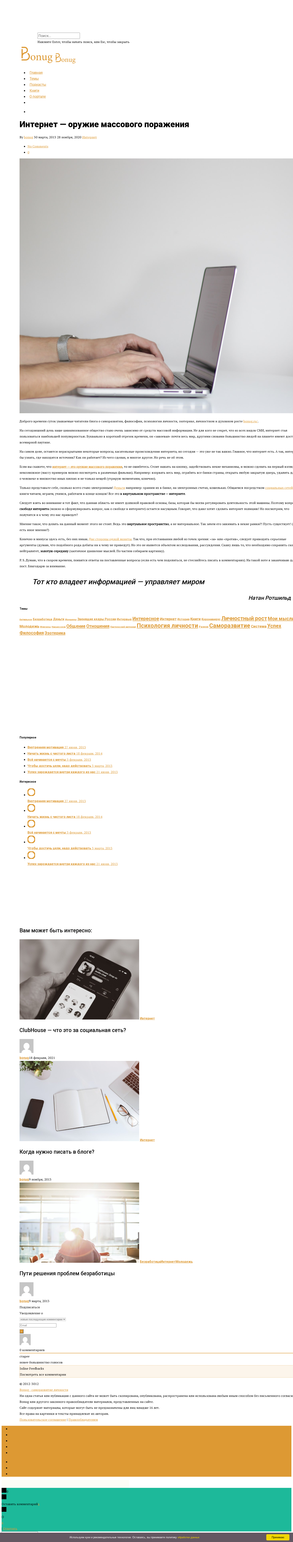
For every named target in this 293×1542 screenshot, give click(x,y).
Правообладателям (83, 1419)
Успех (274, 626)
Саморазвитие (229, 625)
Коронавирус (211, 619)
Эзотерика (55, 633)
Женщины (71, 619)
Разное (203, 626)
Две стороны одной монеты (110, 539)
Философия (32, 632)
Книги (34, 90)
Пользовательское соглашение (43, 1419)
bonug (28, 137)
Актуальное (26, 619)
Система (258, 626)
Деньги (119, 487)
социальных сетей (279, 487)
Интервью (124, 619)
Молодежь (29, 626)
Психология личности (167, 625)
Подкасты (37, 84)
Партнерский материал (123, 627)
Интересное (146, 618)
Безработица (42, 619)
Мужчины (45, 627)
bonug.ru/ (250, 421)
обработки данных (189, 1537)
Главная (36, 72)
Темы (34, 78)
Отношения (97, 626)
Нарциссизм (59, 627)
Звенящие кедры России (96, 619)
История (183, 619)
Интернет (89, 137)
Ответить (10, 1528)
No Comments (38, 146)
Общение (76, 626)
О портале (37, 96)
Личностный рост (244, 618)
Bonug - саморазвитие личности (44, 1390)
